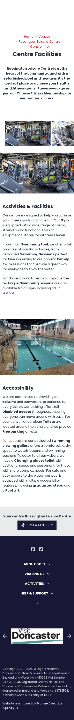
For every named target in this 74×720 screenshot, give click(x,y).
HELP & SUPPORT (35, 593)
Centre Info (39, 46)
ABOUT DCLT (35, 564)
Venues (44, 36)
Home (29, 36)
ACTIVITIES (35, 583)
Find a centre (38, 525)
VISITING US (34, 573)
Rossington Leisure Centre (39, 41)
